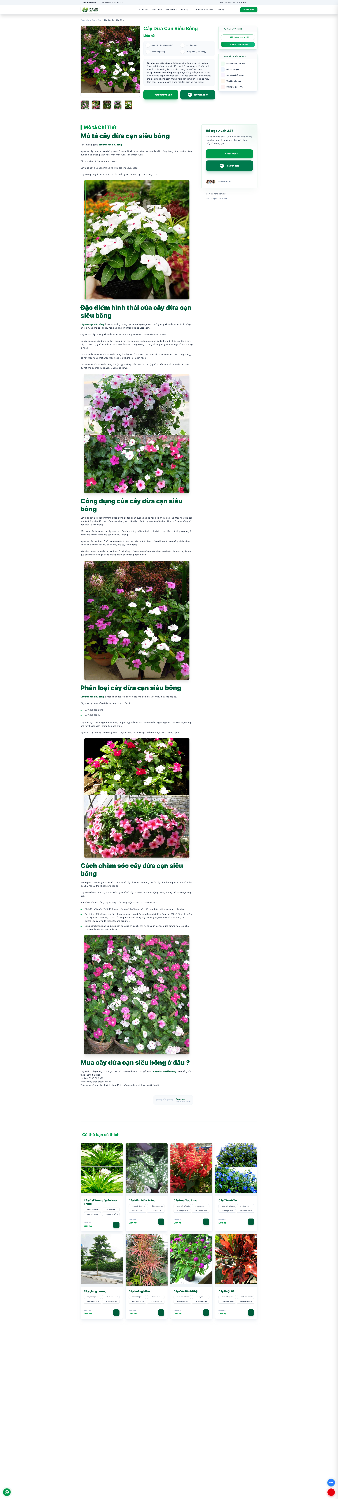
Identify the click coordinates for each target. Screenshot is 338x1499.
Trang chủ (85, 20)
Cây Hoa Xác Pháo (186, 1200)
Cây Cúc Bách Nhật (186, 1291)
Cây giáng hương (95, 1291)
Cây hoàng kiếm (139, 1291)
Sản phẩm (96, 20)
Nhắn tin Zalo (229, 165)
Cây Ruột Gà (226, 1291)
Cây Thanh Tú (228, 1200)
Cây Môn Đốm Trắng (142, 1200)
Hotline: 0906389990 (239, 44)
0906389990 (231, 154)
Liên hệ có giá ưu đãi (239, 37)
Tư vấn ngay (248, 9)
